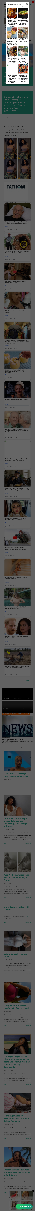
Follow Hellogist (25, 1206)
